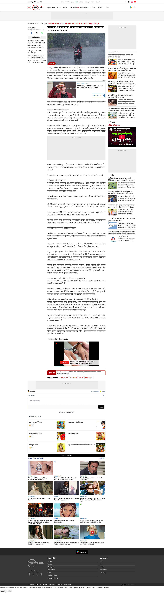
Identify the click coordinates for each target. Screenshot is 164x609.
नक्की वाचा (113, 52)
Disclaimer (51, 584)
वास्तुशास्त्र (50, 564)
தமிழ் (72, 2)
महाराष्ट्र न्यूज (40, 23)
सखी (101, 561)
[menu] (29, 7)
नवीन (112, 175)
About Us (38, 584)
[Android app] (82, 552)
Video (112, 122)
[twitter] (129, 2)
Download (51, 63)
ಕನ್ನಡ (92, 2)
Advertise (44, 584)
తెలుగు (81, 2)
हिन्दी (62, 2)
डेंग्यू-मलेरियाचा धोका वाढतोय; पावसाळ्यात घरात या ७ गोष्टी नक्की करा (120, 96)
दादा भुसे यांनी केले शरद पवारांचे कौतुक (35, 51)
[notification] (134, 7)
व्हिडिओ (100, 7)
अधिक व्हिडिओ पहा (114, 125)
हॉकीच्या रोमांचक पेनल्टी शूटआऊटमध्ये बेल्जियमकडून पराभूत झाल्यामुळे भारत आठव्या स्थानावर (122, 179)
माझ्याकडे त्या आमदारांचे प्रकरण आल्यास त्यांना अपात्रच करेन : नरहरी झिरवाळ (37, 62)
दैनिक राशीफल (51, 570)
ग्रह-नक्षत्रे (50, 561)
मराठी (76, 2)
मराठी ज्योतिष (73, 7)
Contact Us (59, 584)
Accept (3, 591)
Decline (9, 591)
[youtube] (135, 2)
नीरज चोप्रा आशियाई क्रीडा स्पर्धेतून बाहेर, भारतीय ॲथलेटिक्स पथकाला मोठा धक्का (120, 192)
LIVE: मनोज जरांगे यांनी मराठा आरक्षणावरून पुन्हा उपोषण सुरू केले (121, 219)
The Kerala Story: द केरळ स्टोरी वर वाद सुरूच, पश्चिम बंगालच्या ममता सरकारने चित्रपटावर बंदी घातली (79, 373)
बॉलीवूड (81, 377)
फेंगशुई (49, 572)
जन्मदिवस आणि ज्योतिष (53, 578)
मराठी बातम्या (31, 23)
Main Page (31, 584)
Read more (64, 362)
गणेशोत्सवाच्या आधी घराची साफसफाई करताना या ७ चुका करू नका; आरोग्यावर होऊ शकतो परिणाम (122, 109)
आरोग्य (65, 7)
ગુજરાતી (98, 2)
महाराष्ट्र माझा (51, 7)
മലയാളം (87, 2)
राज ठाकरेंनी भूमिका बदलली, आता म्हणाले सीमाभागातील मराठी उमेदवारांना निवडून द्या (36, 56)
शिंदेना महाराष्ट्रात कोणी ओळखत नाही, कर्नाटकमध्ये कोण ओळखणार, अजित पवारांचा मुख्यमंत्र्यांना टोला (35, 46)
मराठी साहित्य (103, 570)
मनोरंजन (107, 7)
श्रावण (59, 7)
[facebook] (126, 2)
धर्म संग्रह (92, 7)
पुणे (46, 23)
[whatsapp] (42, 33)
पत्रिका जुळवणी (51, 567)
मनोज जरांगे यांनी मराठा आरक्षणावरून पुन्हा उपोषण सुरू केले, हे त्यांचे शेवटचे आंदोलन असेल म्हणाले (121, 206)
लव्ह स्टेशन (102, 567)
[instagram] (132, 2)
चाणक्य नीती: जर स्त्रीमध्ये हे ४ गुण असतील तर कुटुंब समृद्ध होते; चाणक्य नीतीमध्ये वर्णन (122, 69)
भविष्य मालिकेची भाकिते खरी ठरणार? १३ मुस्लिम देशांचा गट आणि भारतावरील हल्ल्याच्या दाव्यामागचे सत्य (122, 83)
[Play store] (131, 7)
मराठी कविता (103, 572)
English (67, 2)
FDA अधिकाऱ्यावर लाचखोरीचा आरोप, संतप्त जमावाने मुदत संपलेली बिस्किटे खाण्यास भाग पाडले (121, 233)
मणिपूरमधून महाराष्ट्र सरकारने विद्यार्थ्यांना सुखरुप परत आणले (36, 41)
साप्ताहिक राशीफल (52, 575)
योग (101, 564)
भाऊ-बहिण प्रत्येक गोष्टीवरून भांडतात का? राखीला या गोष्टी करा (120, 56)
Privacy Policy (67, 584)
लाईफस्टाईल (83, 7)
